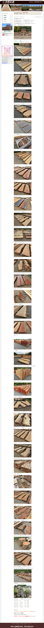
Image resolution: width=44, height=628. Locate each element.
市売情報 (21, 13)
